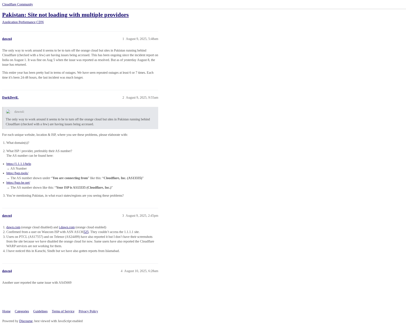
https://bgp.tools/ (17, 173)
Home (6, 311)
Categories (22, 311)
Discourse (26, 321)
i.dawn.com (67, 227)
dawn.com (13, 227)
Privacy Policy (88, 311)
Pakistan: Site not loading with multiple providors (65, 14)
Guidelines (40, 311)
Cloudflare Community (17, 4)
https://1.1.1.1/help (18, 164)
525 (86, 232)
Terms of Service (63, 311)
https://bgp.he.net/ (18, 182)
